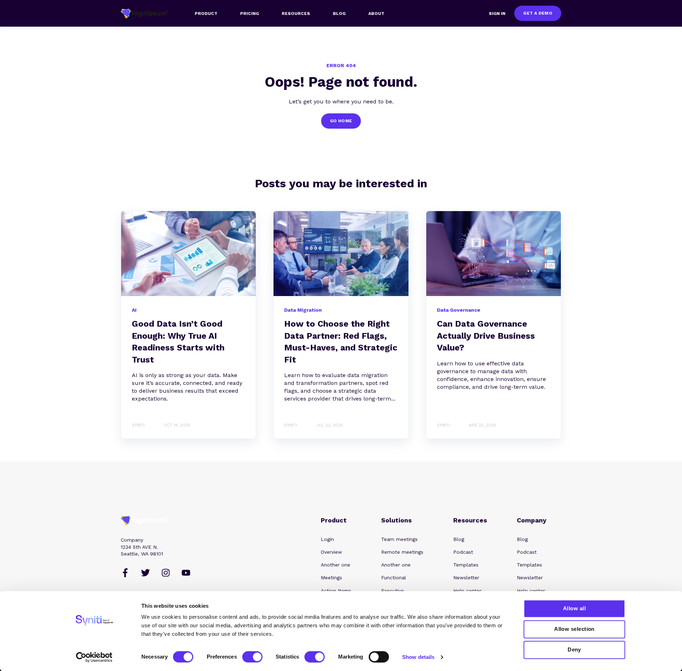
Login (327, 539)
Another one (335, 565)
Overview (331, 552)
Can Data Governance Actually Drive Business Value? (486, 336)
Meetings (331, 577)
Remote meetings (402, 552)
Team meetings (399, 539)
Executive (392, 591)
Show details (418, 657)
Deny (574, 649)
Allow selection (574, 629)
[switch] (252, 656)
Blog (458, 539)
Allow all (574, 608)
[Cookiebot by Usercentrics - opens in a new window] (94, 657)
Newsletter (466, 577)
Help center (467, 591)
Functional (393, 577)
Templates (465, 565)
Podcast (463, 552)
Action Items (336, 591)
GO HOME (341, 120)
